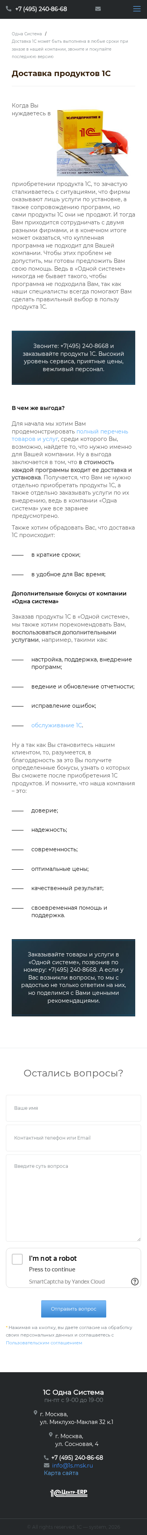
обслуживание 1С (56, 725)
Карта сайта (61, 1473)
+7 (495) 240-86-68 (41, 9)
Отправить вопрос (73, 1309)
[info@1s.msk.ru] (100, 9)
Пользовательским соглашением (44, 1343)
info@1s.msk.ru (72, 1465)
